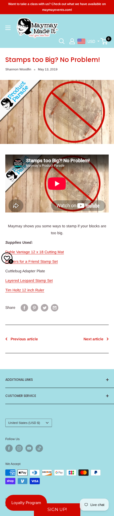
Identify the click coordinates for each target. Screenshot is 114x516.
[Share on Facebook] (24, 307)
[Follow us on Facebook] (9, 448)
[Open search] (62, 41)
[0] (104, 41)
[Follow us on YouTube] (29, 448)
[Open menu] (8, 28)
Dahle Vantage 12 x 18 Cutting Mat (34, 252)
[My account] (72, 41)
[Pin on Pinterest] (34, 307)
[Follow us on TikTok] (39, 448)
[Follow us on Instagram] (19, 448)
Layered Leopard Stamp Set (29, 280)
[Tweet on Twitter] (44, 307)
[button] (57, 509)
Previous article (24, 339)
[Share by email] (54, 307)
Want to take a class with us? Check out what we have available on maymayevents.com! (57, 7)
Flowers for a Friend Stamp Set (31, 261)
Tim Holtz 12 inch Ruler (24, 290)
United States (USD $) (24, 423)
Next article (93, 339)
